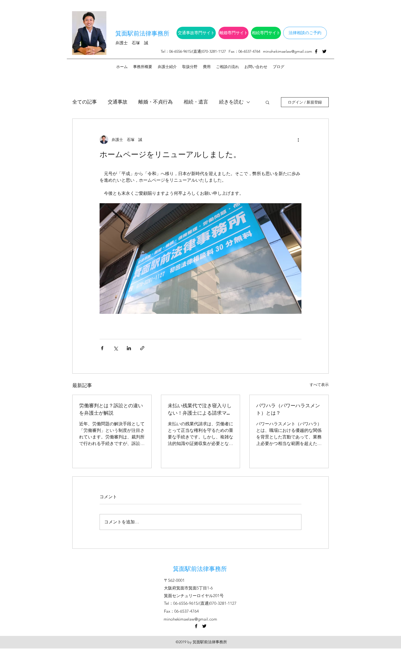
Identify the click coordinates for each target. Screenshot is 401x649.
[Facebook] (316, 51)
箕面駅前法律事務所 (142, 32)
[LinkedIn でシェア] (128, 348)
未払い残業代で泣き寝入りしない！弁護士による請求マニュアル (200, 409)
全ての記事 (84, 102)
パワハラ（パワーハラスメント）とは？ (288, 409)
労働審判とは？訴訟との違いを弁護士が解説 (111, 409)
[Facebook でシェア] (102, 348)
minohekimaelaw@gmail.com (287, 51)
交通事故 (117, 102)
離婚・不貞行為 (155, 102)
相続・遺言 (196, 102)
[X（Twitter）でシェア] (115, 348)
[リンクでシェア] (142, 348)
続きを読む (231, 102)
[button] (267, 102)
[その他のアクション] (298, 139)
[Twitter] (324, 51)
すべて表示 (319, 384)
